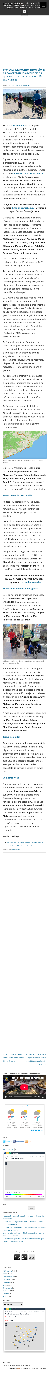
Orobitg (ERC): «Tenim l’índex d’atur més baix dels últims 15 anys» (13, 1057)
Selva (5, 1285)
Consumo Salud (8, 1277)
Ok (25, 11)
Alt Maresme (15, 850)
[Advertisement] (24, 42)
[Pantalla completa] (43, 1097)
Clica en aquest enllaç (23, 207)
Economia (6, 1282)
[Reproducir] (6, 1097)
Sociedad (6, 1291)
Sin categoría (7, 1288)
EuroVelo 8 (18, 125)
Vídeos (5, 1296)
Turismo (6, 1294)
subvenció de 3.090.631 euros (27, 173)
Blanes (5, 1274)
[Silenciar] (39, 1097)
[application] (24, 1087)
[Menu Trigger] (43, 5)
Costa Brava (7, 1279)
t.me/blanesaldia (31, 582)
